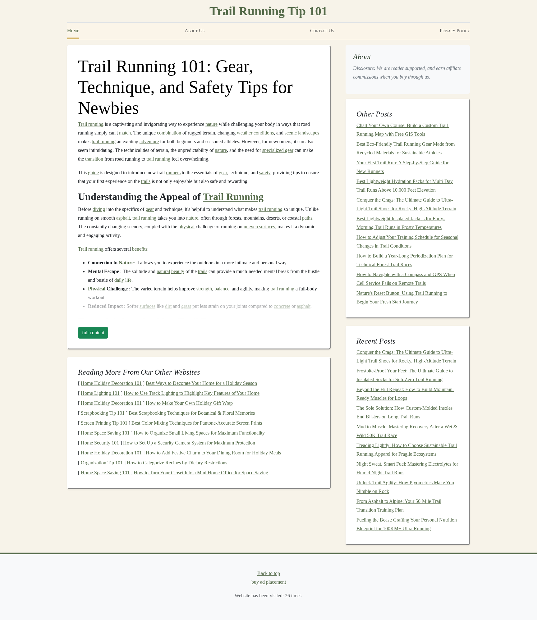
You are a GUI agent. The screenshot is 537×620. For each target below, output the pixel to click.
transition (94, 159)
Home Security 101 (100, 442)
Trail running (90, 124)
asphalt (123, 218)
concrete (282, 306)
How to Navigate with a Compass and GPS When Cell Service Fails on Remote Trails (405, 279)
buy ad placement (268, 582)
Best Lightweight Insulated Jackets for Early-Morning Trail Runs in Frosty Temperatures (400, 223)
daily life (122, 280)
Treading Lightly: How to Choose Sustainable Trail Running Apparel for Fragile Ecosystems (406, 450)
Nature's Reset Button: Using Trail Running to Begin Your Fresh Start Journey (401, 297)
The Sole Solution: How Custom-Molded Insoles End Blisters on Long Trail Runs (404, 412)
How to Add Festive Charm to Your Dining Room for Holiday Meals (213, 452)
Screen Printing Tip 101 (104, 423)
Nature (126, 262)
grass (186, 306)
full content (93, 332)
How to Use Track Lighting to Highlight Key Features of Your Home (191, 393)
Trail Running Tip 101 (268, 11)
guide (93, 172)
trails (145, 181)
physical (186, 226)
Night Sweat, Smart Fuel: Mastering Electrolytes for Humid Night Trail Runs (407, 468)
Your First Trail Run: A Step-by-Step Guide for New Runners (402, 167)
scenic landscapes (302, 132)
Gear (129, 321)
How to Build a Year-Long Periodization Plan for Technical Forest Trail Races (404, 260)
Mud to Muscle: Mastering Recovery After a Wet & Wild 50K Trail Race (406, 431)
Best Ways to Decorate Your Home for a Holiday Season (201, 383)
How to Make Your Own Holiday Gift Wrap (189, 403)
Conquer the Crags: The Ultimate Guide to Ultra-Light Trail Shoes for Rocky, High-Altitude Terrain (406, 204)
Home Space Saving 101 (105, 432)
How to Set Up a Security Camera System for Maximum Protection (189, 442)
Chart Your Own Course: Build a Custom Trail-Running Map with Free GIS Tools (402, 130)
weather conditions (255, 132)
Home (73, 30)
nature (211, 124)
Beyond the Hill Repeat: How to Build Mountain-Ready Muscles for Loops (405, 394)
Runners (219, 321)
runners (173, 172)
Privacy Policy (455, 30)
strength (204, 288)
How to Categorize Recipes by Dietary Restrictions (177, 462)
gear (223, 172)
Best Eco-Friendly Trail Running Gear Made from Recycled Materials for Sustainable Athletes (405, 148)
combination (169, 132)
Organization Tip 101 (102, 462)
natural (163, 271)
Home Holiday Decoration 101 (111, 383)
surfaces (147, 306)
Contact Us (322, 30)
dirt (168, 306)
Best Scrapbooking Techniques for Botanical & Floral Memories (192, 413)
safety (264, 172)
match (125, 132)
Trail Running (233, 196)
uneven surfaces (259, 226)
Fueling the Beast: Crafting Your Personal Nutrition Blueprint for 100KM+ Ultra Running (406, 524)
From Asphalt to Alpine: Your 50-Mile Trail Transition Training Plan (398, 506)
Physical (96, 288)
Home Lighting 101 (100, 393)
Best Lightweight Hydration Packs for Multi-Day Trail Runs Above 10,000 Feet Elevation (404, 186)
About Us (194, 30)
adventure (149, 141)
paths (307, 218)
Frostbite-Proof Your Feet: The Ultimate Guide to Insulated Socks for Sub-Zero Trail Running (404, 375)
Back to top (268, 573)
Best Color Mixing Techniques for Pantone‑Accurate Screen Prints (196, 423)
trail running (104, 141)
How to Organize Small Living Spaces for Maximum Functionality (199, 432)
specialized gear (277, 150)
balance (221, 288)
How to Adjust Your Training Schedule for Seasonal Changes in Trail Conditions (407, 241)
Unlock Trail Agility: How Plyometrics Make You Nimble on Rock (405, 487)
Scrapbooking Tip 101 (103, 413)
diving (99, 209)
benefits (139, 249)
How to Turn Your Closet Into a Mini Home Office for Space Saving (201, 472)
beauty (177, 271)
